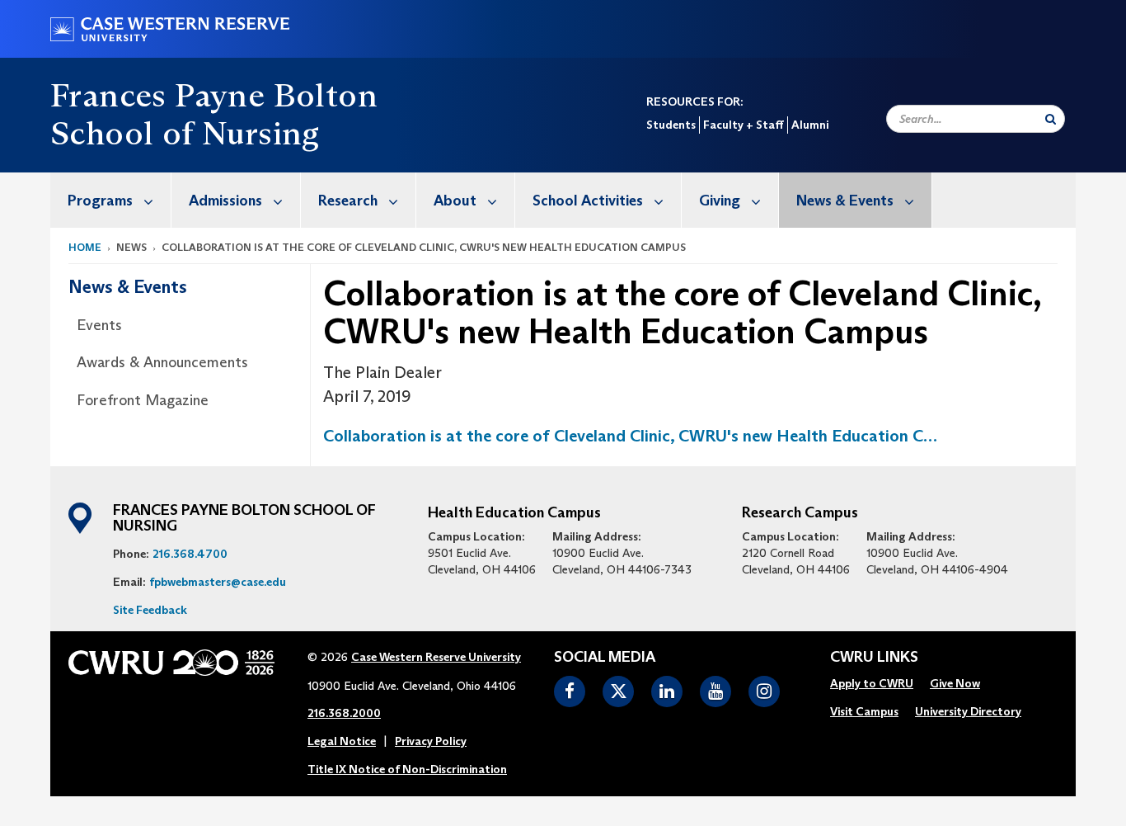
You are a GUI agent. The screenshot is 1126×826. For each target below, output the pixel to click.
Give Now (955, 683)
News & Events (845, 200)
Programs (100, 200)
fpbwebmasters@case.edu (217, 581)
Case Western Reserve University (436, 656)
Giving (719, 200)
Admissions (225, 200)
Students (671, 124)
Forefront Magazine (143, 400)
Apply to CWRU (871, 683)
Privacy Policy (431, 741)
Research (348, 200)
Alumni (809, 124)
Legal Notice (341, 741)
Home (84, 247)
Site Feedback (150, 609)
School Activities (588, 200)
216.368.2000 (344, 713)
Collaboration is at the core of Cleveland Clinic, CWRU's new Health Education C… (630, 436)
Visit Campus (864, 711)
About (455, 200)
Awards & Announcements (162, 362)
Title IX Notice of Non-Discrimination (407, 769)
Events (99, 325)
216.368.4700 (190, 553)
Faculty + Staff (743, 124)
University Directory (968, 711)
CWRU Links (874, 657)
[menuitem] (110, 200)
